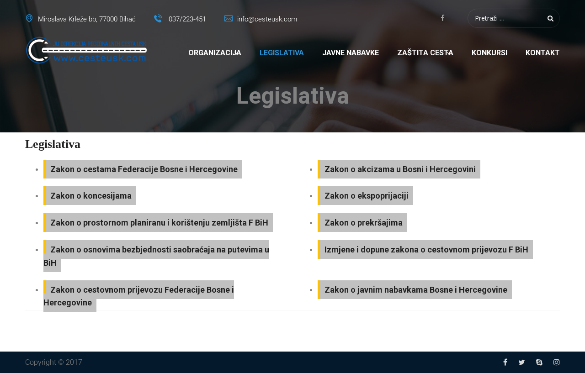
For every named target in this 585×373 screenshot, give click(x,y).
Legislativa (282, 52)
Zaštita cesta (425, 52)
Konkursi (489, 52)
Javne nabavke (350, 52)
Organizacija (214, 52)
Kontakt (543, 52)
